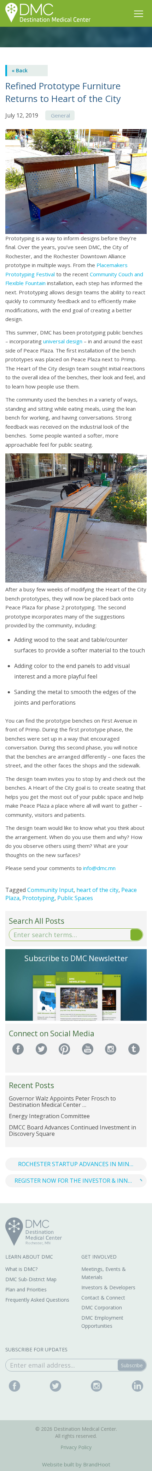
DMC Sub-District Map (31, 1279)
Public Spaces (75, 898)
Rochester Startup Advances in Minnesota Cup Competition (82, 1164)
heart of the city (97, 890)
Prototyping (38, 898)
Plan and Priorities (26, 1289)
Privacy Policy (76, 1447)
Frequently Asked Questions (37, 1299)
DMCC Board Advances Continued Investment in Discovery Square (72, 1130)
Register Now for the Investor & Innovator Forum (80, 1180)
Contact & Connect (103, 1297)
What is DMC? (21, 1269)
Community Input (50, 890)
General (60, 115)
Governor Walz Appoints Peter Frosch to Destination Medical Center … (62, 1102)
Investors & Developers (108, 1287)
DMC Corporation (101, 1307)
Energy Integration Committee (49, 1116)
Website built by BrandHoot (76, 1464)
